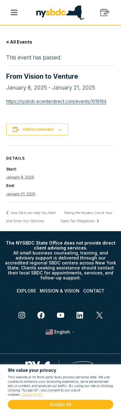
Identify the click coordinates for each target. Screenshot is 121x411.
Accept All (60, 404)
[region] (60, 387)
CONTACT (94, 290)
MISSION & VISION (59, 290)
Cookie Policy (32, 394)
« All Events (19, 41)
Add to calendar (38, 129)
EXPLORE (26, 290)
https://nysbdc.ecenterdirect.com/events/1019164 (56, 101)
